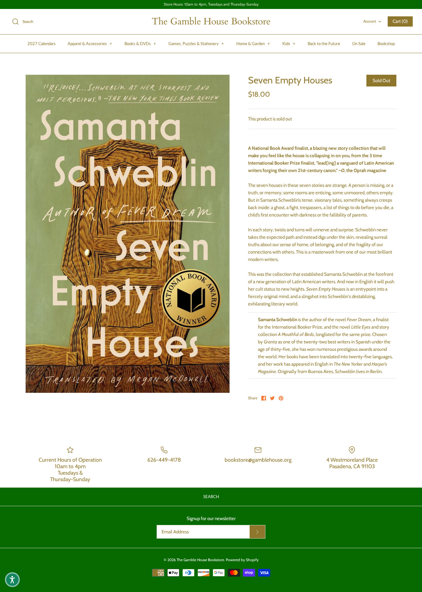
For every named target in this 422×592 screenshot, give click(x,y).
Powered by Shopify (242, 559)
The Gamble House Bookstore (200, 559)
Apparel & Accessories (90, 43)
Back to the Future (324, 43)
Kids (288, 43)
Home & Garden (253, 43)
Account (369, 21)
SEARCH (211, 496)
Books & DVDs (140, 43)
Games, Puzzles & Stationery (196, 43)
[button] (12, 579)
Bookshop (386, 43)
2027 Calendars (41, 43)
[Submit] (257, 531)
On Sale (358, 43)
